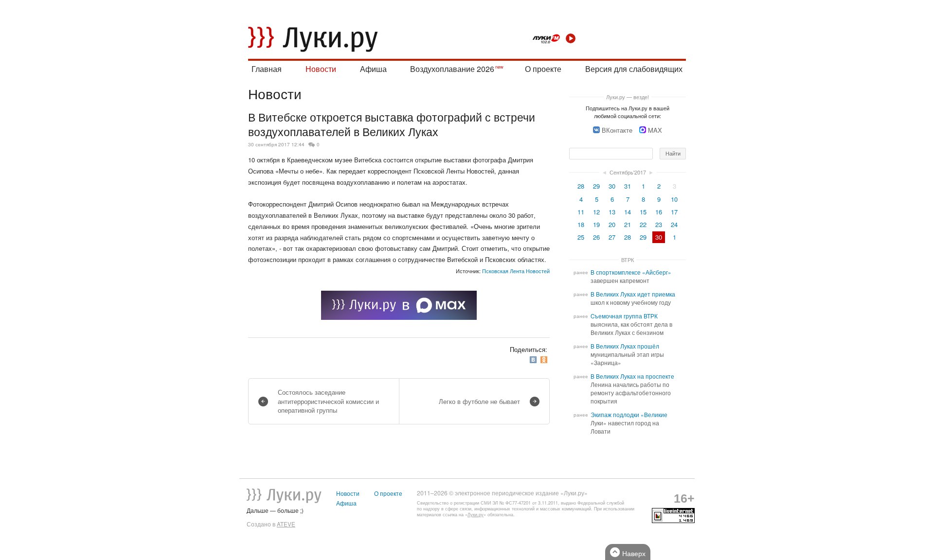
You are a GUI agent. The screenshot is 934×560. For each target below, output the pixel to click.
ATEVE (286, 524)
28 (580, 186)
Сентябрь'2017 (628, 172)
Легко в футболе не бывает (479, 401)
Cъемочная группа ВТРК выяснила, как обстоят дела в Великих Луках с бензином (631, 324)
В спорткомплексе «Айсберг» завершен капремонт (631, 276)
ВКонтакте (617, 130)
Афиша (373, 68)
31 (627, 186)
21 (627, 224)
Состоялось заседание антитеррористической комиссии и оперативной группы (328, 400)
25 (580, 237)
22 (643, 224)
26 (596, 237)
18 (580, 224)
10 (674, 199)
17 (674, 211)
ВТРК (627, 259)
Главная (266, 68)
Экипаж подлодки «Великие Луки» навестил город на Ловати (629, 423)
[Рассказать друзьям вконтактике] (534, 360)
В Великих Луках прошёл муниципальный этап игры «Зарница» (627, 354)
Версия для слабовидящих (634, 68)
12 (596, 211)
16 (658, 211)
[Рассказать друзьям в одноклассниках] (544, 360)
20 (612, 224)
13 (612, 211)
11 (580, 211)
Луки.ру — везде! (627, 97)
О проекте (543, 68)
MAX (655, 130)
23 (658, 224)
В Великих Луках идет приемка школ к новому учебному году (633, 298)
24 (674, 224)
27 (612, 237)
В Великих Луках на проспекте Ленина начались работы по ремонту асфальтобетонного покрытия (632, 388)
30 (612, 186)
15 (643, 211)
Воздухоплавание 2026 (452, 68)
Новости (320, 68)
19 (596, 224)
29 (596, 186)
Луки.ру (475, 514)
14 (627, 211)
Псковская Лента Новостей (516, 271)
